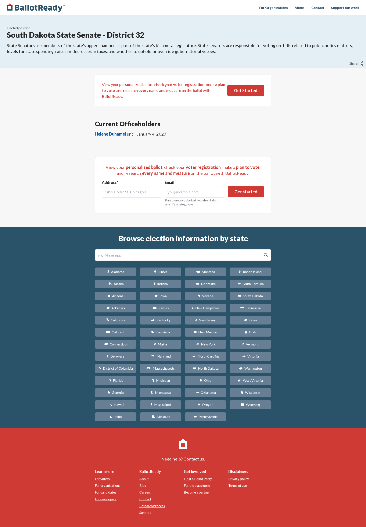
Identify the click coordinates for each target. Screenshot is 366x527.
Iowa (160, 296)
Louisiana (160, 332)
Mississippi (160, 404)
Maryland (161, 356)
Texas (250, 320)
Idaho (116, 417)
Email (169, 182)
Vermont (250, 344)
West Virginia (250, 380)
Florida (115, 380)
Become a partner (197, 492)
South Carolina (250, 284)
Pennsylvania (206, 417)
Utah (250, 332)
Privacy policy (238, 479)
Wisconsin (250, 392)
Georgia (116, 392)
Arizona (115, 296)
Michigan (160, 380)
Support (145, 512)
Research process (152, 506)
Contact (317, 8)
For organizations (107, 485)
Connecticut (116, 344)
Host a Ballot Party (198, 479)
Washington (250, 368)
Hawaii (115, 404)
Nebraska (205, 284)
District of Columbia (116, 368)
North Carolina (205, 356)
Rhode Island (250, 272)
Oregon (205, 404)
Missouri (161, 417)
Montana (205, 272)
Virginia (250, 356)
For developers (105, 499)
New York (205, 344)
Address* (110, 182)
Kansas (160, 308)
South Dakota (250, 296)
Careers (145, 492)
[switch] (356, 63)
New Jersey (205, 320)
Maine (160, 344)
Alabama (115, 272)
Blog (142, 485)
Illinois (160, 272)
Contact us (193, 458)
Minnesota (161, 392)
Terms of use (237, 485)
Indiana (160, 284)
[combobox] (131, 192)
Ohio (205, 380)
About (300, 8)
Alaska (116, 284)
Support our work (345, 8)
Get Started (245, 90)
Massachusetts (160, 368)
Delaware (115, 356)
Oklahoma (205, 392)
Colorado (115, 332)
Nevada (205, 296)
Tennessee (250, 308)
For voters (102, 479)
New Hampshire (205, 308)
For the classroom (197, 485)
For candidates (105, 492)
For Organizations (273, 8)
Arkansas (116, 308)
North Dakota (206, 368)
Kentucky (161, 320)
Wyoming (250, 404)
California (115, 320)
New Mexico (205, 332)
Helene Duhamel (110, 133)
